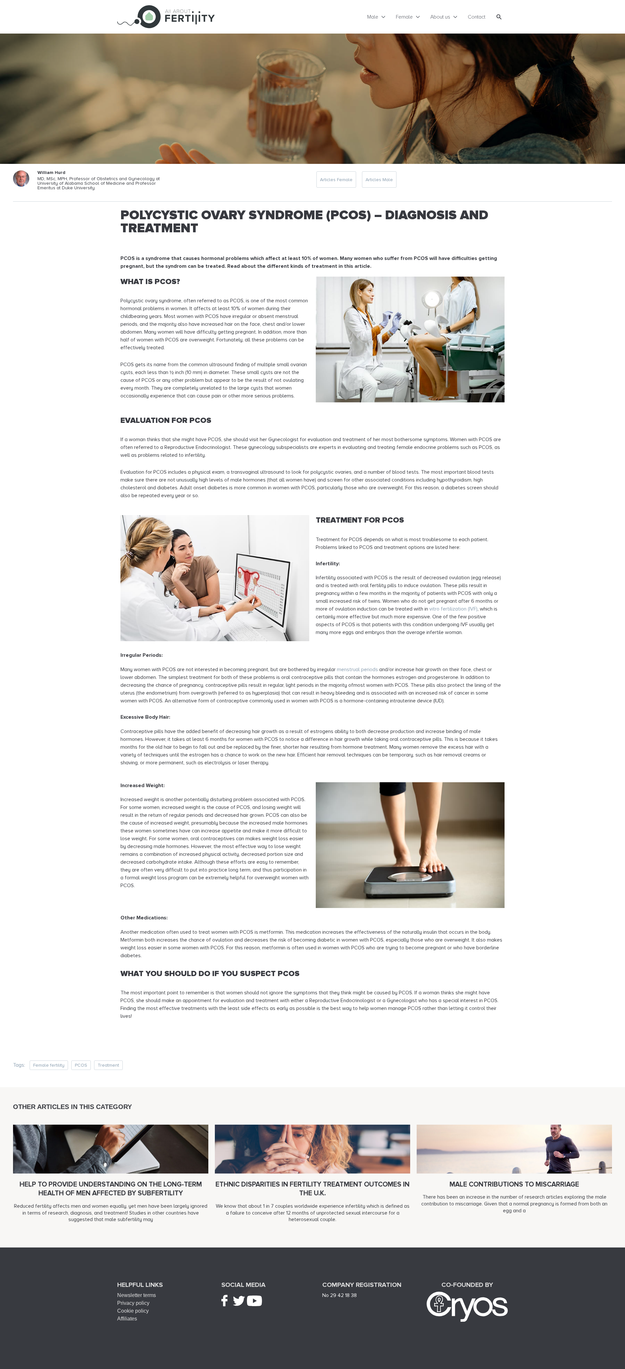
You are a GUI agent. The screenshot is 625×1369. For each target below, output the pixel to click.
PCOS (81, 1065)
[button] (499, 16)
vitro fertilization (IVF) (453, 609)
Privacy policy (133, 1303)
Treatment (108, 1065)
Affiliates (127, 1318)
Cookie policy (133, 1311)
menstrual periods (357, 669)
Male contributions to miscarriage (514, 1184)
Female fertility (48, 1065)
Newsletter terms (136, 1295)
